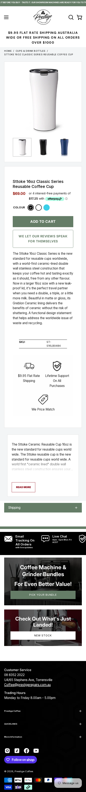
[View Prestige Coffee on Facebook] (26, 751)
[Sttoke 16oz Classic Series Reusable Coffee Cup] (22, 147)
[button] (70, 17)
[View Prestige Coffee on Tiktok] (17, 751)
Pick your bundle (43, 594)
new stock (43, 635)
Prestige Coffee (12, 711)
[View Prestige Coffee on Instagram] (7, 751)
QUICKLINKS (10, 724)
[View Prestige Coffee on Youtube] (36, 751)
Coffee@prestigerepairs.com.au (27, 685)
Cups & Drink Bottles (31, 50)
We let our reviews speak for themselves (43, 238)
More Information (13, 737)
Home (8, 50)
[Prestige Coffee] (43, 17)
